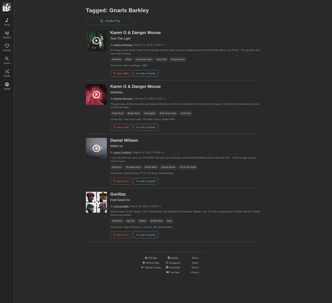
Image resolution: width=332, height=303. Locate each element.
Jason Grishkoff (122, 152)
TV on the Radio (188, 167)
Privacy (195, 272)
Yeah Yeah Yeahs (144, 59)
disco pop (161, 59)
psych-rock (117, 113)
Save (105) (123, 127)
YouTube (175, 272)
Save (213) (123, 181)
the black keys (133, 167)
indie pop (116, 59)
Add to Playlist (147, 73)
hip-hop (131, 221)
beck (169, 221)
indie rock (117, 221)
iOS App (152, 257)
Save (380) (123, 73)
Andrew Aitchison (123, 44)
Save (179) (123, 234)
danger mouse (178, 59)
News (195, 262)
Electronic (116, 167)
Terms (195, 267)
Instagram (174, 262)
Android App (152, 262)
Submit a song (153, 267)
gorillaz (142, 221)
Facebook (174, 267)
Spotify (174, 257)
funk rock (186, 113)
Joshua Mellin (121, 206)
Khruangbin (149, 113)
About (195, 257)
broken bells (134, 113)
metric (128, 59)
